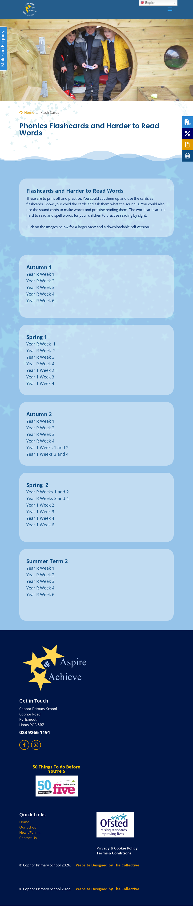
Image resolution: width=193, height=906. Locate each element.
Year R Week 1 (40, 274)
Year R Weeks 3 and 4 (47, 498)
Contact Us (28, 837)
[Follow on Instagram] (36, 745)
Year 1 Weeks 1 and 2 (47, 447)
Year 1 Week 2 (40, 370)
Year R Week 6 (40, 300)
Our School (28, 827)
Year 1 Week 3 (40, 377)
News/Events (29, 832)
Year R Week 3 (40, 287)
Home (24, 822)
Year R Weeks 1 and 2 (47, 492)
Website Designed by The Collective (107, 865)
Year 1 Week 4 (40, 383)
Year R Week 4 (40, 294)
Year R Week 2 (40, 281)
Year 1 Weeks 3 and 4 (47, 454)
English (149, 2)
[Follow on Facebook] (24, 745)
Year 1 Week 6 (40, 525)
